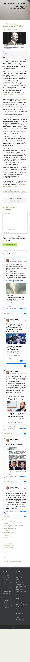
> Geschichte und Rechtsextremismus (12, 525)
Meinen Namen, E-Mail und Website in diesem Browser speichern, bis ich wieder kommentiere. (13, 238)
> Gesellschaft (6, 527)
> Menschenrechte (7, 534)
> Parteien (5, 537)
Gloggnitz (23, 191)
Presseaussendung (21, 99)
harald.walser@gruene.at (9, 583)
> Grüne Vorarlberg (7, 545)
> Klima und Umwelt (8, 532)
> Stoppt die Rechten (8, 544)
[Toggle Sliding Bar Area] (28, 1)
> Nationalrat (5, 535)
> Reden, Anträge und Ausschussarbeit (12, 561)
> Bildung (5, 523)
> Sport (4, 539)
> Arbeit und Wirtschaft (8, 522)
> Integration (5, 530)
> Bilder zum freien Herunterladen (11, 555)
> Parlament (5, 549)
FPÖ (19, 191)
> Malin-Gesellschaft (7, 547)
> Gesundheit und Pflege (9, 528)
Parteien (13, 191)
